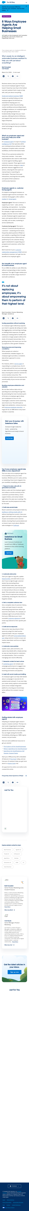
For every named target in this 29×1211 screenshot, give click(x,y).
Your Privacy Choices (9, 1207)
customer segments (14, 618)
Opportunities (6, 579)
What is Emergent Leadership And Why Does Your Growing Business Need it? (13, 1151)
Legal (4, 1200)
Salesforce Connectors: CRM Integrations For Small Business (13, 1106)
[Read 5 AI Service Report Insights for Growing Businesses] (14, 1120)
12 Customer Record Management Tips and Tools (13, 1038)
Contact (8, 1205)
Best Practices (7, 849)
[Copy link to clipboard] (17, 76)
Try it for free (9, 438)
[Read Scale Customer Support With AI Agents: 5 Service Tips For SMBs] (14, 1007)
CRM (17, 862)
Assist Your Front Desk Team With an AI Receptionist (14, 828)
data (21, 165)
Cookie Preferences (16, 1205)
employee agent (9, 142)
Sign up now (14, 972)
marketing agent (8, 664)
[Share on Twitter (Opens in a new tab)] (8, 76)
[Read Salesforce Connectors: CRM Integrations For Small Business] (14, 1097)
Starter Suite (11, 763)
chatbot (4, 199)
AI (23, 862)
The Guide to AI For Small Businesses (15, 746)
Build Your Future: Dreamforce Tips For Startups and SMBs (13, 1084)
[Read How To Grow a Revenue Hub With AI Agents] (14, 1166)
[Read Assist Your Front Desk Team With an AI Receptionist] (9, 822)
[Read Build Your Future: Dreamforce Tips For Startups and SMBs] (14, 1075)
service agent (18, 364)
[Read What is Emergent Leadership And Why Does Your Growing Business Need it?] (14, 1142)
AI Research (17, 854)
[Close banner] (26, 6)
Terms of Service (10, 1200)
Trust (4, 1205)
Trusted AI (6, 854)
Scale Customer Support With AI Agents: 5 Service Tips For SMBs (14, 1015)
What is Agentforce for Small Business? (15, 749)
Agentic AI (18, 849)
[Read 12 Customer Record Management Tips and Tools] (14, 1029)
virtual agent (12, 199)
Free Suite (13, 759)
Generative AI (7, 862)
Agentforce (7, 858)
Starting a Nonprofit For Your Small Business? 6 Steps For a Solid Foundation (13, 810)
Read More (7, 907)
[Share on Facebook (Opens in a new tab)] (12, 76)
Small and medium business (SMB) (12, 96)
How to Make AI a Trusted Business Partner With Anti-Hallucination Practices (12, 1061)
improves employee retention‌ (13, 407)
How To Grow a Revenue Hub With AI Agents (13, 1174)
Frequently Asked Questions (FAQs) (12, 776)
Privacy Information (7, 1202)
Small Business (6, 16)
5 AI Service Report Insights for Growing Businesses (13, 1128)
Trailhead (16, 525)
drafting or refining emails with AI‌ (12, 512)
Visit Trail (9, 553)
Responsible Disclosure (18, 1202)
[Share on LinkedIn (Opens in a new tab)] (3, 76)
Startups (16, 858)
